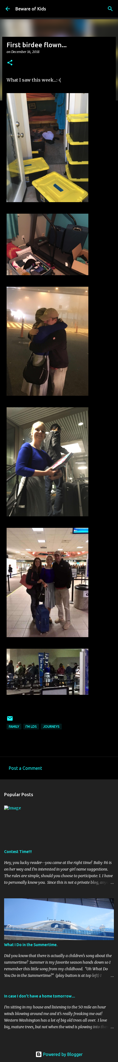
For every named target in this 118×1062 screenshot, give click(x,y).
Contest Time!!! (18, 851)
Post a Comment (25, 768)
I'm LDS (31, 726)
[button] (10, 63)
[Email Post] (10, 720)
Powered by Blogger (62, 1054)
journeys (51, 726)
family (14, 726)
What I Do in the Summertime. (30, 945)
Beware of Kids (30, 8)
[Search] (110, 8)
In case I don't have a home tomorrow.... (39, 996)
